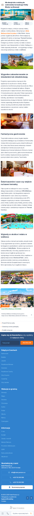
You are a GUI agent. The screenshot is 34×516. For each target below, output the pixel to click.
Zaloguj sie (27, 343)
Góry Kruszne (5, 375)
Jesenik (3, 361)
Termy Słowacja (17, 23)
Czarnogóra (4, 421)
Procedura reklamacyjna (8, 446)
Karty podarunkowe (7, 453)
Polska (3, 410)
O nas (3, 431)
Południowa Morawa (7, 364)
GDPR (3, 449)
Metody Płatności (6, 442)
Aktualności (4, 456)
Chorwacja (4, 403)
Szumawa (4, 368)
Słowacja (4, 392)
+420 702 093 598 (18, 477)
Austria (3, 407)
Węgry (3, 396)
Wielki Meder (27, 23)
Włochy (3, 414)
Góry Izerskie (5, 382)
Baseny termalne (5, 23)
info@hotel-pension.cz (18, 472)
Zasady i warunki (6, 438)
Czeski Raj (4, 379)
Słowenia (4, 399)
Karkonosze (4, 353)
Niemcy (3, 417)
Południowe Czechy (7, 371)
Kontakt (3, 435)
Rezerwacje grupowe (18, 487)
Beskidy (3, 357)
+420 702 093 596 (18, 482)
